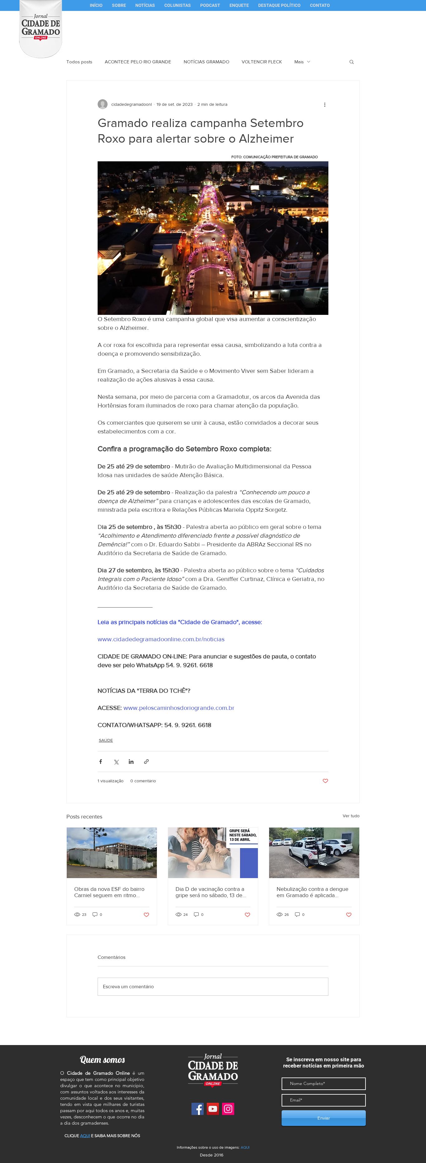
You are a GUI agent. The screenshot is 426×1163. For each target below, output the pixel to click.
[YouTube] (213, 1109)
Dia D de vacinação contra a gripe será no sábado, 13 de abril (210, 892)
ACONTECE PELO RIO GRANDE (138, 61)
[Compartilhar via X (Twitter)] (116, 762)
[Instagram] (228, 1109)
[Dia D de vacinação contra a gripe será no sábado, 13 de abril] (213, 853)
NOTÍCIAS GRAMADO (206, 61)
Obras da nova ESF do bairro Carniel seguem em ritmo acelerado (109, 892)
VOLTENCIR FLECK (262, 61)
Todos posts (79, 61)
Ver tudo (351, 815)
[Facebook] (197, 1109)
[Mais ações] (324, 104)
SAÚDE (106, 740)
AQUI (245, 1147)
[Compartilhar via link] (146, 762)
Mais (299, 61)
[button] (178, 5)
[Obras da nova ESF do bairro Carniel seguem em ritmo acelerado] (112, 853)
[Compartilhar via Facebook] (101, 762)
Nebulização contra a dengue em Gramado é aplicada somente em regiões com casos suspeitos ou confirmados (312, 892)
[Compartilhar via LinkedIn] (131, 762)
